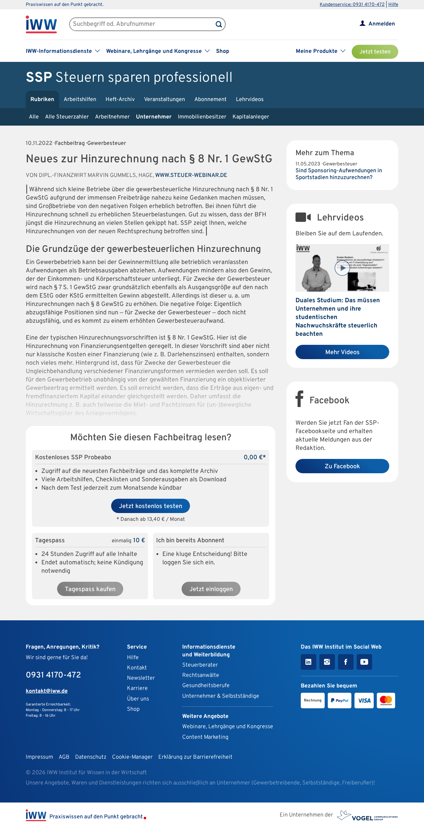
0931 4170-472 (53, 675)
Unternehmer (154, 117)
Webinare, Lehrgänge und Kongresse (227, 726)
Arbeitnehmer (112, 117)
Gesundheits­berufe (206, 685)
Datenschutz (90, 757)
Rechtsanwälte (200, 675)
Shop (222, 51)
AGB (64, 757)
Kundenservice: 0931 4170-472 (352, 5)
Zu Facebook (342, 467)
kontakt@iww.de (47, 691)
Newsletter (141, 678)
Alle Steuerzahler (67, 117)
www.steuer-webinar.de (191, 175)
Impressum (39, 757)
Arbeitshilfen (80, 99)
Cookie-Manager (132, 757)
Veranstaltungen (164, 99)
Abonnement (210, 99)
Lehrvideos (250, 99)
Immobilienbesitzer (202, 117)
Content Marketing (205, 737)
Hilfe (393, 5)
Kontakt (137, 668)
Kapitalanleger (250, 117)
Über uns (138, 699)
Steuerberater (200, 665)
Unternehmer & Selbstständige (220, 696)
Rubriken (42, 99)
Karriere (137, 688)
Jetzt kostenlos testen (150, 506)
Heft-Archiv (120, 99)
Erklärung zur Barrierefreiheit (195, 757)
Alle (34, 117)
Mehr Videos (342, 353)
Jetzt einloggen (211, 589)
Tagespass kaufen (90, 589)
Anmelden (381, 24)
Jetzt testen (374, 52)
